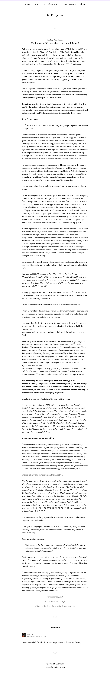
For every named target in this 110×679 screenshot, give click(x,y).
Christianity (53, 4)
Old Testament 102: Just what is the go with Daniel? (55, 43)
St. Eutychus (55, 15)
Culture (82, 4)
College (62, 601)
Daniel (39, 606)
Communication (69, 4)
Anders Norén (59, 667)
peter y (30, 634)
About (27, 4)
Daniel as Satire (50, 606)
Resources (39, 4)
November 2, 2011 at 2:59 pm (36, 637)
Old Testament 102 (66, 606)
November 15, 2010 (55, 596)
